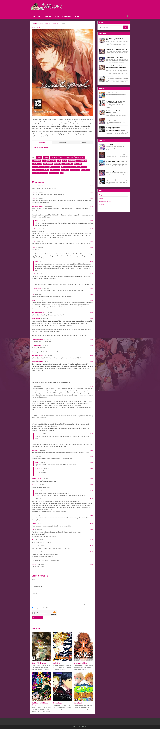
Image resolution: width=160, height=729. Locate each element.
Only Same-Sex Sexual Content (40, 166)
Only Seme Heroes (55, 166)
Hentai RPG (102, 198)
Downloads (47, 16)
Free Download (62, 142)
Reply (91, 186)
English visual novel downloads (41, 23)
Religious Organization (80, 166)
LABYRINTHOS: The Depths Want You (116, 49)
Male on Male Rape (82, 160)
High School (72, 160)
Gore (44, 160)
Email (37, 586)
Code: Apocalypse (111, 171)
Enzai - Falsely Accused (39, 663)
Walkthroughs (66, 16)
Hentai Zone (102, 204)
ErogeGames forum (104, 195)
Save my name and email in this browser (44, 608)
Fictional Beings (36, 160)
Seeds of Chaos (110, 153)
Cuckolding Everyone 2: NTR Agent (116, 179)
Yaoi (62, 172)
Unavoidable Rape (54, 172)
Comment (34, 593)
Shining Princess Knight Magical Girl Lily (116, 162)
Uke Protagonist (85, 169)
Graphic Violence (51, 160)
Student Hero (65, 169)
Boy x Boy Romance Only (66, 157)
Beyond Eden (57, 703)
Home (33, 16)
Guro (59, 160)
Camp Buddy (78, 703)
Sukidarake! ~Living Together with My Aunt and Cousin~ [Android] (116, 101)
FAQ (39, 16)
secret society (36, 169)
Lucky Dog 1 (57, 663)
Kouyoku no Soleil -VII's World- (114, 57)
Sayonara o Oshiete (80, 663)
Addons (56, 16)
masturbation (57, 163)
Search (77, 16)
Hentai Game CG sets (105, 201)
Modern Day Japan (67, 163)
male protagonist (48, 163)
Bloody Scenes (54, 157)
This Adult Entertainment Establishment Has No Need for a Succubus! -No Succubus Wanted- (115, 129)
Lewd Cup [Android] (111, 93)
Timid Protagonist (75, 169)
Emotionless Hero (79, 157)
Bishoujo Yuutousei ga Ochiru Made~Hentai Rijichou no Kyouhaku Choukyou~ (116, 67)
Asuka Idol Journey (111, 145)
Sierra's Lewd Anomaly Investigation (116, 119)
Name (33, 579)
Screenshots (83, 142)
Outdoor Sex (65, 166)
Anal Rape (38, 157)
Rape (71, 166)
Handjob (64, 160)
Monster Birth (77, 163)
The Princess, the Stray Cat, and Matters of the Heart (115, 39)
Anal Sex (46, 157)
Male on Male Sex (37, 163)
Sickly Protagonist (55, 169)
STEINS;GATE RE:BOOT (112, 77)
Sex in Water (45, 169)
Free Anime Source (104, 208)
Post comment (37, 617)
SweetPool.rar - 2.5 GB (41, 147)
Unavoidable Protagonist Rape (40, 172)
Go (126, 27)
